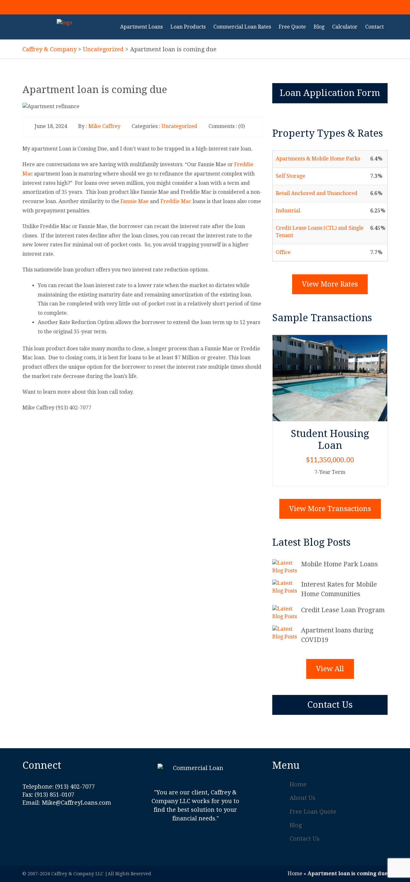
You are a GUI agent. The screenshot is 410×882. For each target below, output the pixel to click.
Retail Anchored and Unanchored (316, 193)
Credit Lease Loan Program (343, 610)
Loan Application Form (330, 93)
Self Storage (290, 176)
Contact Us (330, 704)
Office (283, 252)
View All (330, 669)
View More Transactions (330, 509)
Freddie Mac (175, 201)
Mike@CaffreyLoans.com (76, 802)
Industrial (288, 211)
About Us (303, 797)
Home (298, 784)
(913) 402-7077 (354, 7)
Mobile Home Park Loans (339, 564)
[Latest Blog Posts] (286, 567)
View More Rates (330, 284)
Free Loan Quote (313, 811)
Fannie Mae (134, 201)
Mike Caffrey (104, 126)
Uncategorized (179, 126)
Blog (296, 825)
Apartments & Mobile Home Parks (318, 159)
